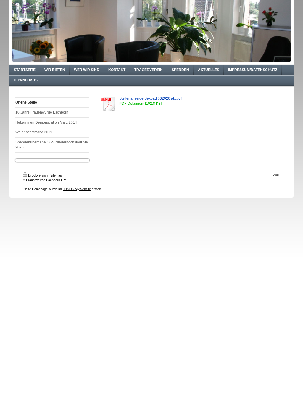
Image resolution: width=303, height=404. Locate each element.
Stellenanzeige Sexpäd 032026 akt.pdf (150, 98)
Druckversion (38, 175)
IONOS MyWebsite (77, 189)
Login (276, 174)
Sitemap (56, 175)
